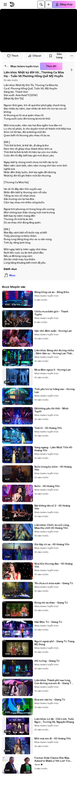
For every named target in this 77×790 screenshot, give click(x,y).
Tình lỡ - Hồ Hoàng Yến (48, 428)
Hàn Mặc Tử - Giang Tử (48, 622)
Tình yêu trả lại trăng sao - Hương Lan (54, 391)
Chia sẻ (37, 56)
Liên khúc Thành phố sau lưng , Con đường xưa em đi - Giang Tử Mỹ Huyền (53, 682)
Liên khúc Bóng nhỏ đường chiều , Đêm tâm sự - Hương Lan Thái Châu (54, 352)
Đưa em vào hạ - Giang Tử (49, 699)
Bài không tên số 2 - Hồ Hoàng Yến (52, 507)
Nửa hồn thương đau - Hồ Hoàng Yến (53, 565)
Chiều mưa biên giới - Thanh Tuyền (51, 313)
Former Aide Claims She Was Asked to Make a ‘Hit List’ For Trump (52, 759)
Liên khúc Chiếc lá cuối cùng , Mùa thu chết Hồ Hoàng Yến (52, 527)
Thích (14, 56)
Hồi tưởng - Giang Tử (47, 661)
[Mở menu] (5, 4)
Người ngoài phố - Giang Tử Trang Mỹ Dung (54, 643)
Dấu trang (59, 55)
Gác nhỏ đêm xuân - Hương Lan (53, 330)
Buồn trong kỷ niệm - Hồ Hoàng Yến (53, 468)
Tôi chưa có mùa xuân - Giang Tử (53, 583)
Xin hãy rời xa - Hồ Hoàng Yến (51, 544)
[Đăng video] (48, 4)
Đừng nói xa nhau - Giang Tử (51, 602)
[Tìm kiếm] (41, 4)
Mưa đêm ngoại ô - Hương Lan (52, 369)
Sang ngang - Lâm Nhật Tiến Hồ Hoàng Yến (53, 449)
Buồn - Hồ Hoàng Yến (47, 486)
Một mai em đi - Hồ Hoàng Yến (52, 738)
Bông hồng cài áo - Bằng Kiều (51, 292)
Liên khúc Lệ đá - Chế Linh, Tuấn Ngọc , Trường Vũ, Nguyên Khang (54, 721)
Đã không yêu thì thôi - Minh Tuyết (51, 410)
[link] (21, 66)
